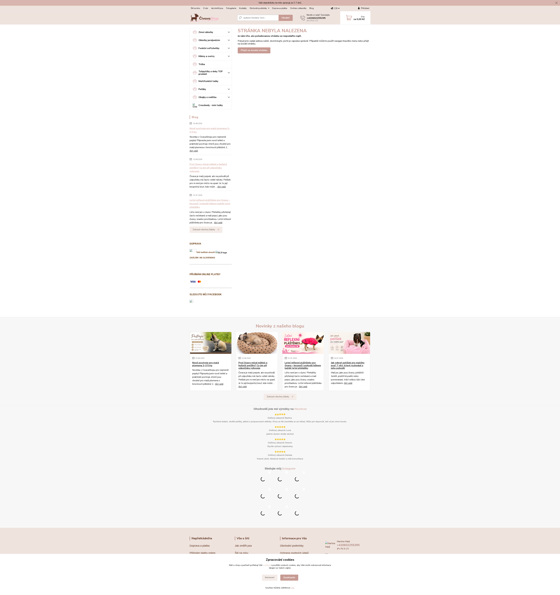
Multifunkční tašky (208, 81)
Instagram (288, 468)
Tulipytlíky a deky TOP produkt (210, 73)
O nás (205, 8)
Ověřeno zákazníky (298, 8)
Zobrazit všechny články (204, 229)
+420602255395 (316, 18)
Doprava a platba (279, 8)
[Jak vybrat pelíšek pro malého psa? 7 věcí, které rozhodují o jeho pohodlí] (349, 343)
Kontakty (243, 8)
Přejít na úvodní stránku (254, 50)
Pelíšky (202, 89)
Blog (311, 8)
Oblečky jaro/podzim (209, 40)
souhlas (266, 565)
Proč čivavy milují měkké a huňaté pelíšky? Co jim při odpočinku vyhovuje (208, 168)
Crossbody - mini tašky (210, 105)
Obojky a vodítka (207, 97)
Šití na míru (195, 8)
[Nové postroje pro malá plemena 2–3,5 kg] (210, 343)
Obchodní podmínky (258, 8)
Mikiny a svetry (206, 56)
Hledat (286, 17)
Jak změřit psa (217, 8)
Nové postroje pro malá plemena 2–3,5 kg (210, 130)
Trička (201, 64)
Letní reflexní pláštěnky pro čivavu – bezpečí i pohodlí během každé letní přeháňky (210, 204)
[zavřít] (556, 3)
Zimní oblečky (205, 32)
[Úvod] (212, 17)
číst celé (194, 150)
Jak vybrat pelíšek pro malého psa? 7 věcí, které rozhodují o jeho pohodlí (347, 365)
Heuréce (300, 408)
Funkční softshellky (208, 48)
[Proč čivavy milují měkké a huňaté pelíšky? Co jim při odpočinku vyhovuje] (257, 343)
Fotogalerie (231, 8)
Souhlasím (289, 577)
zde (292, 587)
